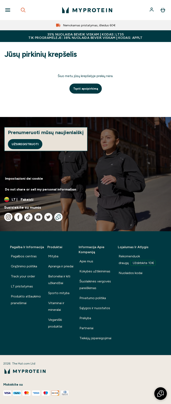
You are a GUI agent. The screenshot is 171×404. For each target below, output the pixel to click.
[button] (160, 393)
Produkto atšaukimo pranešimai (26, 300)
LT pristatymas (22, 286)
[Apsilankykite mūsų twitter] (48, 217)
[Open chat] (58, 217)
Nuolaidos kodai (130, 273)
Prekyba (85, 318)
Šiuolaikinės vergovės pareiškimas (95, 284)
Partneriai (86, 328)
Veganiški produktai (55, 323)
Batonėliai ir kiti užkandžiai (59, 279)
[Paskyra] (152, 10)
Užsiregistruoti (25, 144)
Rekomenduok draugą (136, 259)
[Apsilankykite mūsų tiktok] (28, 217)
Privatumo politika (92, 298)
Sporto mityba (58, 293)
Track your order (23, 276)
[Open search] (23, 10)
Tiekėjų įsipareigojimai (95, 338)
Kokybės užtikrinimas (94, 271)
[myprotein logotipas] (87, 10)
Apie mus (86, 261)
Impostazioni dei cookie (24, 178)
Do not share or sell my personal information (40, 189)
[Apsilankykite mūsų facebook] (18, 217)
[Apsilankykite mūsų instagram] (8, 217)
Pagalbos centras (24, 256)
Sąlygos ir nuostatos (94, 308)
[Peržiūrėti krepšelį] (163, 10)
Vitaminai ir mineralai (56, 306)
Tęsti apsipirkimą (85, 88)
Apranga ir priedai (60, 266)
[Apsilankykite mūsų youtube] (38, 217)
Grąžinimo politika (24, 266)
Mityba (53, 256)
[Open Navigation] (7, 10)
